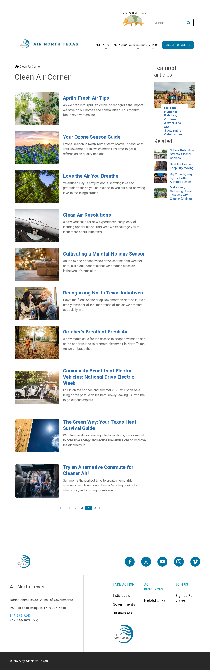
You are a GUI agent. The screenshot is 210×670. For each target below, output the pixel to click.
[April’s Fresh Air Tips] (37, 109)
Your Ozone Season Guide (91, 137)
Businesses (122, 613)
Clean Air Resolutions (87, 215)
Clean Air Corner (30, 66)
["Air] (49, 44)
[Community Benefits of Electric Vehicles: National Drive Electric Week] (37, 387)
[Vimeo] (195, 562)
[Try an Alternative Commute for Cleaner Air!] (37, 481)
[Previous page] (62, 508)
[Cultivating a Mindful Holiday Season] (37, 264)
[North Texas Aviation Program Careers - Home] (23, 562)
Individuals (121, 595)
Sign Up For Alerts (184, 598)
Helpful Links (154, 600)
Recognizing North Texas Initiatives (103, 293)
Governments (124, 604)
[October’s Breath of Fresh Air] (37, 342)
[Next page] (101, 508)
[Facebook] (130, 562)
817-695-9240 (20, 615)
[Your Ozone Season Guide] (37, 147)
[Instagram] (179, 562)
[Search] (188, 22)
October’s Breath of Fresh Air (95, 332)
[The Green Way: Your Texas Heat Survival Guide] (37, 436)
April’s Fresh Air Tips (86, 98)
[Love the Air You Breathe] (37, 186)
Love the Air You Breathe (90, 176)
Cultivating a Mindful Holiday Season (104, 254)
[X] (146, 562)
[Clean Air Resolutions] (37, 225)
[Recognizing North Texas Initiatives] (37, 303)
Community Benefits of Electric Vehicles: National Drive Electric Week (98, 377)
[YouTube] (162, 562)
